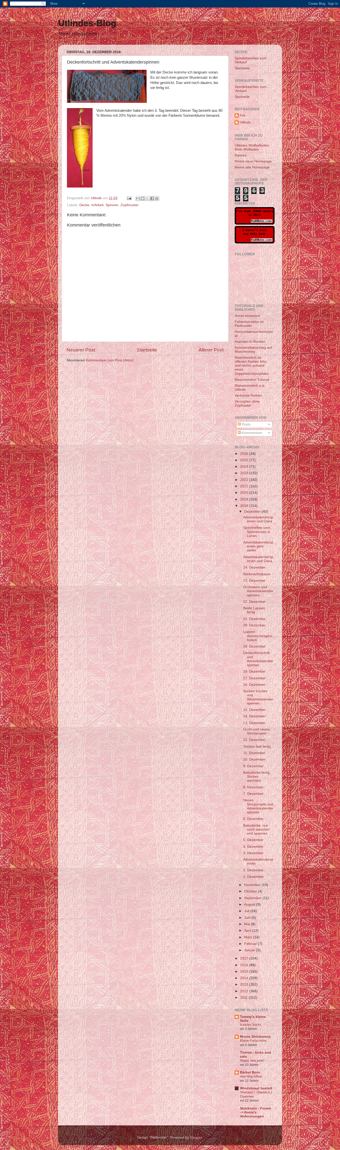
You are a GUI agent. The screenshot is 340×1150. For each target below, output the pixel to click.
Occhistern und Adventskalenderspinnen (258, 591)
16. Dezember (254, 685)
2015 (244, 971)
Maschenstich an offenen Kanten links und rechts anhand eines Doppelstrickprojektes (252, 366)
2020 (244, 493)
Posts (245, 424)
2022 (244, 480)
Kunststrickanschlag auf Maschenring (253, 349)
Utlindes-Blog (87, 23)
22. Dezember (254, 602)
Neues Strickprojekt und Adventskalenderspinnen (258, 806)
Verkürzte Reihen (248, 395)
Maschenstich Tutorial (252, 380)
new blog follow (251, 1076)
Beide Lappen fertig (254, 610)
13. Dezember (254, 723)
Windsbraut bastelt (256, 1088)
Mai (247, 924)
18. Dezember (254, 671)
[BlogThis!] (142, 198)
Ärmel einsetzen (247, 316)
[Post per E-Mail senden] (128, 198)
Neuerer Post (81, 349)
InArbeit (97, 205)
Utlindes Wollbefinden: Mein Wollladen (252, 147)
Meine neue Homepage (253, 161)
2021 (244, 486)
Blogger (196, 1137)
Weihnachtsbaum (257, 574)
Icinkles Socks (250, 1025)
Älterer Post (211, 349)
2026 (244, 454)
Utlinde (245, 122)
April (248, 930)
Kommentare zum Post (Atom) (110, 360)
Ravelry (241, 155)
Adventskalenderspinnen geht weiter (258, 546)
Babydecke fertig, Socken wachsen (257, 776)
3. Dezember (253, 853)
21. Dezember (254, 619)
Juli (247, 911)
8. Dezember (253, 787)
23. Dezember (254, 580)
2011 (244, 997)
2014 (244, 978)
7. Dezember (253, 794)
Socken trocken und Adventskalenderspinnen (258, 697)
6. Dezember (253, 819)
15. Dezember (254, 710)
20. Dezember (254, 625)
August (250, 904)
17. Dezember (254, 678)
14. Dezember (254, 716)
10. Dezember (254, 759)
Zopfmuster (129, 205)
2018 (244, 506)
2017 (244, 958)
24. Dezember (254, 567)
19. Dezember (254, 646)
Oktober (251, 891)
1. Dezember (253, 877)
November (253, 885)
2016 (244, 965)
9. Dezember (253, 766)
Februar (251, 944)
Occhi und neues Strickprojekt (256, 731)
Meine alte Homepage (252, 167)
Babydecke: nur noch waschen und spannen (256, 829)
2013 (244, 984)
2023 (244, 473)
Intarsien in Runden (250, 342)
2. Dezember (253, 870)
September (253, 898)
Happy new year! (252, 1060)
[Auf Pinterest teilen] (156, 198)
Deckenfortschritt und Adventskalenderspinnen (258, 659)
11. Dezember (254, 753)
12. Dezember (254, 740)
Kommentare (251, 433)
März (248, 937)
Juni (248, 918)
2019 (244, 499)
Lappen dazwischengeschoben (258, 636)
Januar (250, 950)
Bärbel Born (250, 1072)
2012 (244, 991)
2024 (244, 466)
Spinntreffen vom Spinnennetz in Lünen (256, 531)
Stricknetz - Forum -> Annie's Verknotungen (255, 1112)
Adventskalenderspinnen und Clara (258, 519)
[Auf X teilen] (147, 198)
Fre (242, 115)
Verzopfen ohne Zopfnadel (247, 403)
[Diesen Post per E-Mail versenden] (137, 198)
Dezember (253, 511)
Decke (84, 205)
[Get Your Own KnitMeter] (255, 223)
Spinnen (112, 205)
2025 (244, 460)
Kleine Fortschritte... (254, 1040)
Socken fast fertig (257, 746)
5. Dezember (253, 840)
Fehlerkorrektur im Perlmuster (249, 324)
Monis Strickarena (255, 1036)
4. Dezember (253, 846)
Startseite (147, 349)
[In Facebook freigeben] (152, 198)
